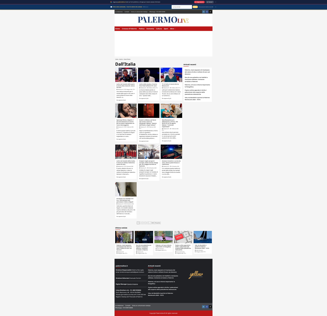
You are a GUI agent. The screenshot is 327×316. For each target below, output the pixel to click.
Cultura (159, 29)
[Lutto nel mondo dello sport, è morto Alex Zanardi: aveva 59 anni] (126, 75)
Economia (150, 29)
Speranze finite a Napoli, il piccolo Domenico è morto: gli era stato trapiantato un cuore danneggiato (125, 122)
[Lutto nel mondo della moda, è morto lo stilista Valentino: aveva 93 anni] (126, 152)
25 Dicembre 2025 (175, 166)
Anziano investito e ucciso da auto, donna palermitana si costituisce (171, 162)
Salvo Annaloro (160, 248)
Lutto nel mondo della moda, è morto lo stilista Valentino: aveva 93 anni (125, 162)
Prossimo (157, 223)
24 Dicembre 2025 (130, 204)
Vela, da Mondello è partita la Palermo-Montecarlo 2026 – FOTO (197, 98)
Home (117, 29)
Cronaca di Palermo (129, 29)
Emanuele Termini (181, 251)
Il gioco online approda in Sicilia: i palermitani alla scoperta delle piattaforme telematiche (196, 92)
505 (153, 223)
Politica (141, 29)
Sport (166, 29)
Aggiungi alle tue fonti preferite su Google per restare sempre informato (136, 2)
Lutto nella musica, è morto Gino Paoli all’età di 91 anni (148, 85)
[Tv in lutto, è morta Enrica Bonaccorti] (171, 75)
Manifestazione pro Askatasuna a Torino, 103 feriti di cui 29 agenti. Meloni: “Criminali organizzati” (170, 123)
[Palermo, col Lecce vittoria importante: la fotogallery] (163, 237)
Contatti (127, 12)
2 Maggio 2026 (129, 89)
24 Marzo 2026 (152, 87)
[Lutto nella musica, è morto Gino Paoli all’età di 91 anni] (148, 75)
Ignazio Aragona (132, 284)
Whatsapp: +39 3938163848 (157, 12)
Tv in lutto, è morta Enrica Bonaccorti (170, 85)
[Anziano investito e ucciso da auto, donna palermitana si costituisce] (171, 152)
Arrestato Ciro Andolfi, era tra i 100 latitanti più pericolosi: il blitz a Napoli (124, 200)
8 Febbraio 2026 (152, 127)
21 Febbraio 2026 (129, 127)
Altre (172, 29)
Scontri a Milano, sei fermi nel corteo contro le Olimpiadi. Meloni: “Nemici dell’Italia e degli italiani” (148, 122)
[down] (175, 29)
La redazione (119, 12)
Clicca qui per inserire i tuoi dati (206, 6)
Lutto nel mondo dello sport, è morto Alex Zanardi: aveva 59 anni (125, 85)
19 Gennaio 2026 (129, 166)
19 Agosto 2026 (180, 253)
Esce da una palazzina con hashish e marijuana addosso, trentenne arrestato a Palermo (196, 79)
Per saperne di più (121, 100)
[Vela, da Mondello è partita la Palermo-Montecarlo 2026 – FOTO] (203, 237)
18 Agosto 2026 (199, 251)
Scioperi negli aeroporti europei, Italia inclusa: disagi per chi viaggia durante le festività (148, 163)
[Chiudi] (216, 2)
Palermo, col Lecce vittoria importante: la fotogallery (197, 86)
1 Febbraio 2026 (174, 128)
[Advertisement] (163, 44)
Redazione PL (121, 89)
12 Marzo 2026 (174, 87)
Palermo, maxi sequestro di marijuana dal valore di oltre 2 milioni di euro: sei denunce (197, 72)
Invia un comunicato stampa (139, 12)
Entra (195, 7)
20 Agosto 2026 (121, 253)
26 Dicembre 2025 (152, 168)
